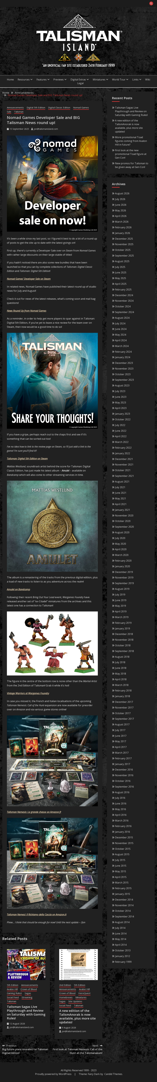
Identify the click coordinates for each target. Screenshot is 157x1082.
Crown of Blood (29, 989)
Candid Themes (113, 1074)
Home (10, 79)
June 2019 (120, 600)
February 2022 (123, 447)
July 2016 (120, 798)
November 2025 (124, 244)
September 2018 (124, 651)
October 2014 (122, 911)
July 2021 (120, 487)
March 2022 (121, 442)
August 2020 (122, 532)
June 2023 (120, 397)
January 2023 (122, 413)
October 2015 (122, 848)
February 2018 (123, 690)
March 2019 (121, 617)
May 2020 (120, 543)
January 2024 (122, 357)
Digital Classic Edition (59, 107)
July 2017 (120, 730)
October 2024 (122, 306)
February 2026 (123, 227)
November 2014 (124, 905)
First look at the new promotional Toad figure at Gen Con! (130, 154)
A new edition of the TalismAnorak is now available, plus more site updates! (77, 1016)
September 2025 (124, 255)
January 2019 (122, 628)
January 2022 (122, 453)
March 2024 (121, 346)
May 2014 (120, 939)
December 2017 (124, 702)
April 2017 (120, 747)
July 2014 (120, 928)
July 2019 (120, 594)
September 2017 (124, 718)
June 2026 (120, 204)
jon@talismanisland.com (46, 128)
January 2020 (122, 566)
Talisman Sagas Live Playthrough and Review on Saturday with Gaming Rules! (26, 1012)
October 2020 (122, 521)
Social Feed (13, 997)
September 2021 (124, 476)
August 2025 (122, 261)
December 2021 (124, 459)
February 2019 (123, 623)
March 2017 (121, 752)
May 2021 (120, 498)
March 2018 (121, 685)
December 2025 (124, 238)
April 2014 (120, 944)
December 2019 (124, 572)
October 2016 (122, 781)
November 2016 (124, 775)
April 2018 (120, 679)
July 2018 (120, 662)
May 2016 (120, 809)
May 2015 (120, 871)
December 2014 (124, 899)
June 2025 (120, 272)
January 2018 (122, 696)
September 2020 (124, 526)
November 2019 (124, 577)
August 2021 (122, 481)
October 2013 (122, 950)
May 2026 (120, 210)
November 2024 (124, 300)
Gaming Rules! (14, 993)
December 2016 (124, 769)
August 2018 (122, 656)
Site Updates (75, 1001)
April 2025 (120, 284)
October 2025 (122, 250)
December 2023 (124, 363)
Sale (9, 111)
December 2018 (124, 634)
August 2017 (122, 724)
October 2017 (122, 713)
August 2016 (122, 792)
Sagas (28, 993)
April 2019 (120, 611)
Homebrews (66, 997)
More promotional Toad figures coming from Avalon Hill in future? (131, 141)
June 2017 (120, 736)
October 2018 (122, 645)
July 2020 (120, 538)
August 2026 (122, 193)
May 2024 (120, 334)
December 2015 (124, 837)
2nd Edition (65, 985)
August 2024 (122, 317)
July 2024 (120, 323)
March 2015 (121, 882)
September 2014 (124, 916)
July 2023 (120, 391)
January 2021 (122, 510)
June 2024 (120, 329)
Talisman (18, 111)
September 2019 (124, 583)
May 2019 (120, 605)
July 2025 (120, 267)
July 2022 (120, 425)
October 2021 (122, 470)
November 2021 (124, 464)
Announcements (15, 107)
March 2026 (121, 221)
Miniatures (80, 997)
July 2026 (120, 199)
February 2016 (123, 826)
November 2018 (124, 639)
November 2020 (124, 515)
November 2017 (124, 707)
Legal (80, 83)
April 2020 (120, 549)
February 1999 (123, 961)
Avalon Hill (12, 989)
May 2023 (120, 402)
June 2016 (120, 803)
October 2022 (122, 419)
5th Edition (12, 985)
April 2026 (120, 216)
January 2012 (122, 956)
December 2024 (124, 295)
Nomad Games (81, 107)
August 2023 (122, 385)
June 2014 (120, 933)
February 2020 (123, 560)
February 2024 (123, 351)
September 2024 (124, 312)
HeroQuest (84, 993)
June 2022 (120, 430)
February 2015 (123, 888)
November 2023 (124, 368)
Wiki (147, 79)
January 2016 (122, 831)
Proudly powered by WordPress (53, 1074)
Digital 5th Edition (36, 107)
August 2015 (122, 854)
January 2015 (122, 894)
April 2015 (120, 877)
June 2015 (120, 865)
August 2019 (122, 589)
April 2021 (120, 504)
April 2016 (120, 815)
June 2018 (120, 668)
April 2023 (120, 408)
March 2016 (121, 820)
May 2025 (120, 278)
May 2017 (120, 741)
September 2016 (124, 786)
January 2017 (122, 764)
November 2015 (124, 843)
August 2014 (122, 922)
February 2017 (123, 758)
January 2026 (122, 233)
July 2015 (120, 860)
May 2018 (120, 673)
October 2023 (122, 374)
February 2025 (123, 289)
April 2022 (120, 436)
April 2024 (120, 340)
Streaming (27, 997)
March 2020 (121, 555)
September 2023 (124, 379)
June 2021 (120, 492)
